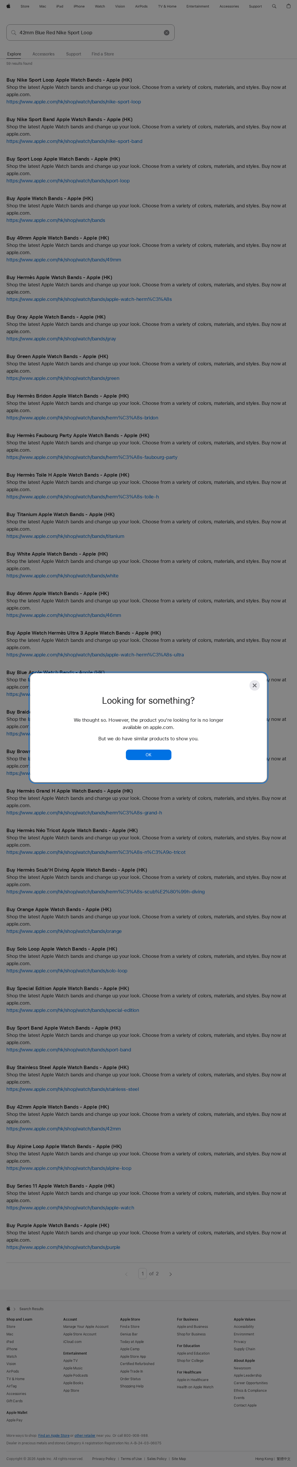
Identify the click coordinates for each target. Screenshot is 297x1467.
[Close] (254, 685)
